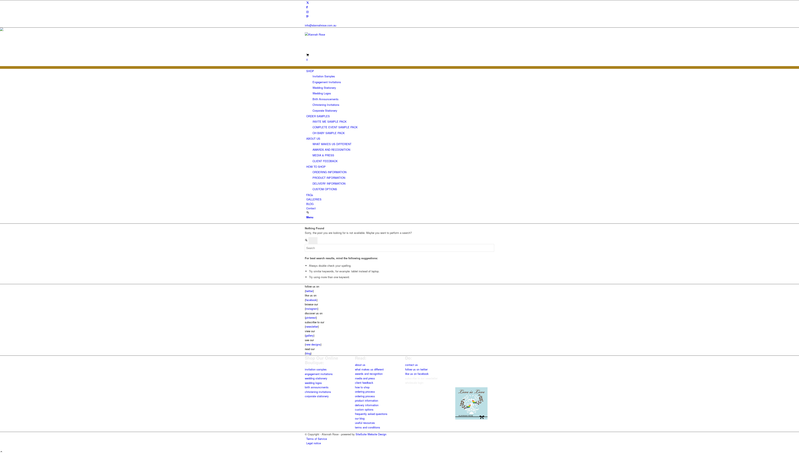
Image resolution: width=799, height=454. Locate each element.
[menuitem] (400, 91)
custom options (364, 409)
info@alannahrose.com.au (320, 25)
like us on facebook (417, 374)
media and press (365, 378)
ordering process (365, 392)
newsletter (312, 326)
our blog (360, 418)
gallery (310, 335)
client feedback (364, 383)
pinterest (311, 318)
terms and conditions (367, 427)
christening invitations (318, 392)
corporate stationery (317, 396)
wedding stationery (316, 378)
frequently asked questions (371, 414)
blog (308, 353)
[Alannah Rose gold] (336, 34)
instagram (312, 309)
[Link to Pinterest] (307, 16)
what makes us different (369, 369)
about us (360, 365)
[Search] (307, 213)
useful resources (365, 423)
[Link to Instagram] (307, 12)
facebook (311, 300)
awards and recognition (369, 374)
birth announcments (317, 387)
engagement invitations (319, 374)
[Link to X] (307, 2)
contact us (411, 365)
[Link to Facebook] (307, 7)
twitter (309, 291)
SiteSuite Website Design (371, 434)
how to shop (362, 387)
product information (366, 400)
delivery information (366, 405)
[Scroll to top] (1, 452)
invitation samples (316, 369)
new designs (313, 344)
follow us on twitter (416, 369)
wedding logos (313, 383)
